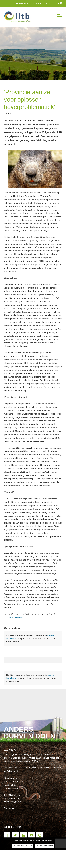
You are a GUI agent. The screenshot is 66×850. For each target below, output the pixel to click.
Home (19, 3)
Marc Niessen (16, 617)
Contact (47, 3)
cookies (48, 840)
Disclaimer (9, 808)
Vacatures (36, 3)
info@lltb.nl (15, 801)
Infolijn (7, 768)
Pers (26, 3)
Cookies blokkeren (45, 845)
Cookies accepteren (22, 845)
